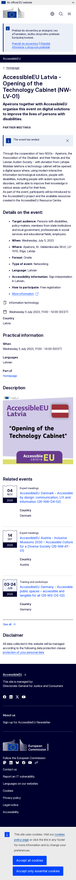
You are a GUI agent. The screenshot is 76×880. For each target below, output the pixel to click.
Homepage (12, 67)
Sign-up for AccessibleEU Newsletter (26, 722)
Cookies (8, 790)
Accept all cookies (29, 860)
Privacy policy (12, 798)
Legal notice (10, 805)
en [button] (52, 14)
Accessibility (11, 812)
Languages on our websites (20, 783)
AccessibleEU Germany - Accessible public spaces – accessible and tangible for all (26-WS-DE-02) (46, 591)
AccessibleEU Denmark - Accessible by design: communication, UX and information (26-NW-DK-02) (46, 497)
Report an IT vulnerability (19, 776)
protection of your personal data (23, 652)
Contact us (10, 769)
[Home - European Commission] (13, 12)
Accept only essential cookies (38, 871)
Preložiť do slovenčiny (25, 43)
